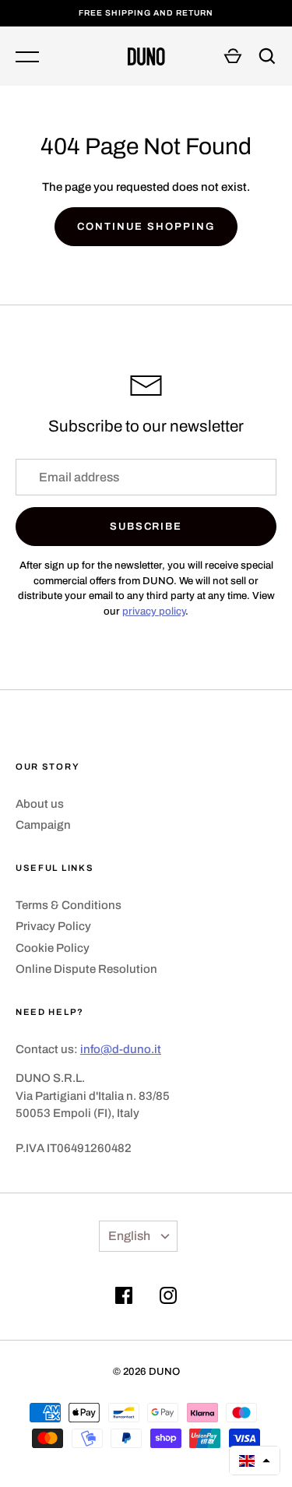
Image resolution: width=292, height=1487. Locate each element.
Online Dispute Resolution (86, 969)
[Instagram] (168, 1298)
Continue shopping (145, 226)
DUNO (164, 1371)
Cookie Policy (53, 948)
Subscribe (146, 526)
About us (40, 804)
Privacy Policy (53, 926)
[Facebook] (123, 1298)
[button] (255, 1460)
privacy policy (153, 611)
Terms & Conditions (68, 905)
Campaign (43, 825)
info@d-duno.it (120, 1049)
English (129, 1235)
